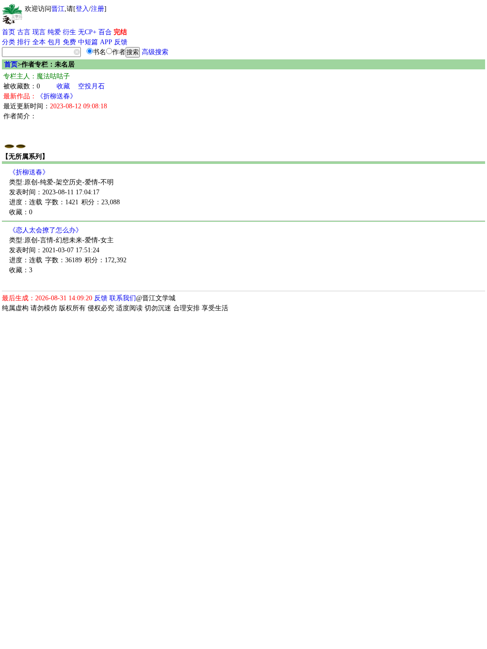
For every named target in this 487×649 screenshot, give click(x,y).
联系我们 (122, 298)
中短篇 (88, 42)
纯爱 (54, 32)
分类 (8, 42)
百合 (105, 32)
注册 (97, 8)
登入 (82, 8)
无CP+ (87, 32)
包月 (54, 42)
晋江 (58, 8)
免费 (69, 42)
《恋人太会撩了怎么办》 (45, 230)
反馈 (120, 42)
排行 (23, 42)
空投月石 (91, 86)
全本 (39, 42)
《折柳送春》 (57, 96)
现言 (39, 32)
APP (106, 42)
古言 (23, 32)
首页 (8, 32)
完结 (120, 32)
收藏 (63, 86)
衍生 (69, 32)
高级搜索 (155, 52)
